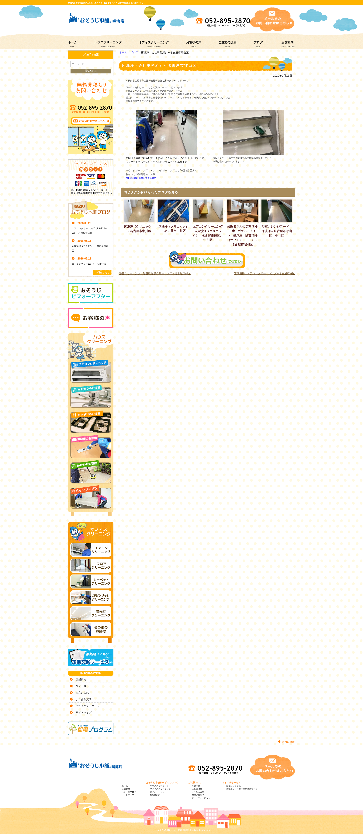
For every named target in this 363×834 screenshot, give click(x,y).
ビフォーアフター (158, 792)
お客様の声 (193, 42)
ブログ (258, 42)
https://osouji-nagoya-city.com (141, 178)
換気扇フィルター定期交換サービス (243, 789)
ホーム (72, 42)
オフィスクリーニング (154, 42)
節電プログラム (233, 786)
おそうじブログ (129, 792)
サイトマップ (84, 712)
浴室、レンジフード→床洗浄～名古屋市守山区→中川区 (277, 231)
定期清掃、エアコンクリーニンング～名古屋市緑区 (264, 273)
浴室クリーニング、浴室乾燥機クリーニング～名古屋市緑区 (155, 273)
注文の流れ (82, 692)
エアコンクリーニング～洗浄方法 (89, 264)
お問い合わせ (198, 795)
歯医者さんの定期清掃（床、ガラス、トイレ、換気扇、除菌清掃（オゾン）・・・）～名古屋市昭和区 (242, 235)
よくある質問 (84, 699)
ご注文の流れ (227, 42)
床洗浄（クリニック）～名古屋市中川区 (139, 229)
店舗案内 (288, 42)
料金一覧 (81, 685)
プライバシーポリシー (89, 705)
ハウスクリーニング (108, 42)
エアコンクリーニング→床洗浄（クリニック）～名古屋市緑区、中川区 (208, 233)
